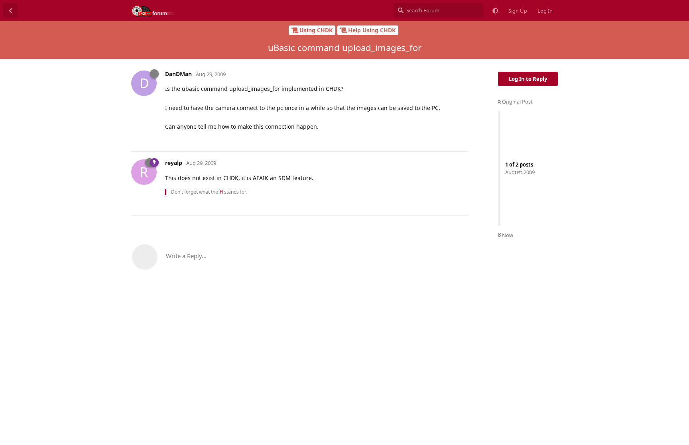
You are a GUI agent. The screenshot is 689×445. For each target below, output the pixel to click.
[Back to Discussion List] (10, 10)
